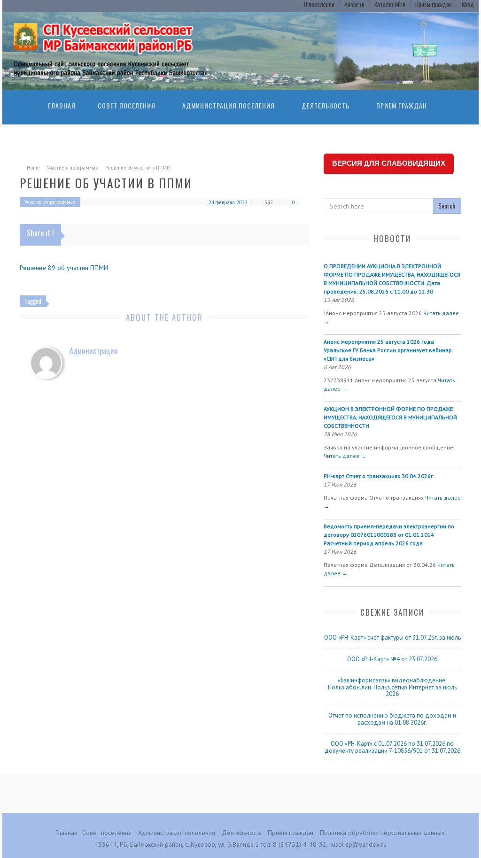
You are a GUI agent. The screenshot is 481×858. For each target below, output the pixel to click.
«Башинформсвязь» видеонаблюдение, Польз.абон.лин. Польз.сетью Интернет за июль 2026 (392, 687)
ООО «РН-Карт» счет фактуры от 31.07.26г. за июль (392, 638)
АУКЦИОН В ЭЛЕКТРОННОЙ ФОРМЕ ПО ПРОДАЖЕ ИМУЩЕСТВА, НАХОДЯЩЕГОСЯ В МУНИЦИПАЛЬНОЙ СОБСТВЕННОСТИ (390, 417)
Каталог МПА (389, 4)
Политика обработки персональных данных (382, 832)
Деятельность (325, 105)
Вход (468, 4)
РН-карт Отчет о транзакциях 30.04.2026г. (379, 475)
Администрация (94, 351)
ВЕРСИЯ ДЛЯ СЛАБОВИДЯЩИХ (388, 163)
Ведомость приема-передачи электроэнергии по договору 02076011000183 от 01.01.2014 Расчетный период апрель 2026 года (389, 535)
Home (33, 167)
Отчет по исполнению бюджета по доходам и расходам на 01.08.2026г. (392, 719)
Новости (354, 4)
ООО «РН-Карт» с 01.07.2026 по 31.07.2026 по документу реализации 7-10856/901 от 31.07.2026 (392, 747)
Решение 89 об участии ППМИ (64, 267)
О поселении (319, 4)
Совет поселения (126, 105)
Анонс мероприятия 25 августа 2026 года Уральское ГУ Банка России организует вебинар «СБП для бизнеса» (388, 350)
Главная (62, 105)
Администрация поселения (228, 105)
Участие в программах (72, 167)
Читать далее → (345, 455)
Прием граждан (433, 4)
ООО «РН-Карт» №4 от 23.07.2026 (392, 659)
